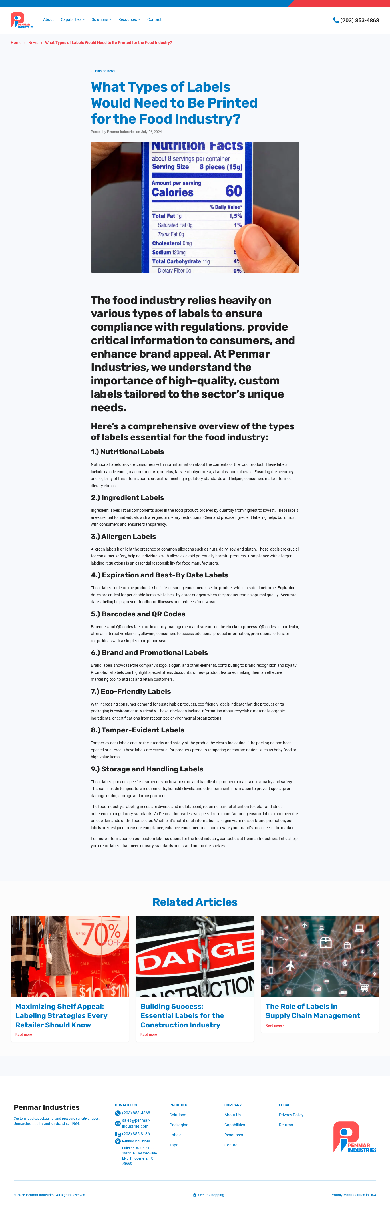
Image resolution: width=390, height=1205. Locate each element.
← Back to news (103, 71)
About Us (232, 1115)
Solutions (178, 1115)
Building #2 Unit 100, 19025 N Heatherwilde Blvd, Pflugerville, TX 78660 (139, 1156)
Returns (286, 1125)
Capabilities (234, 1125)
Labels (175, 1135)
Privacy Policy (291, 1115)
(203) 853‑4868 (136, 1113)
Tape (174, 1145)
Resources (233, 1135)
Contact (231, 1145)
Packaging (179, 1125)
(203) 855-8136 (136, 1133)
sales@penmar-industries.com (136, 1123)
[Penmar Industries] (354, 1136)
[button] (73, 19)
